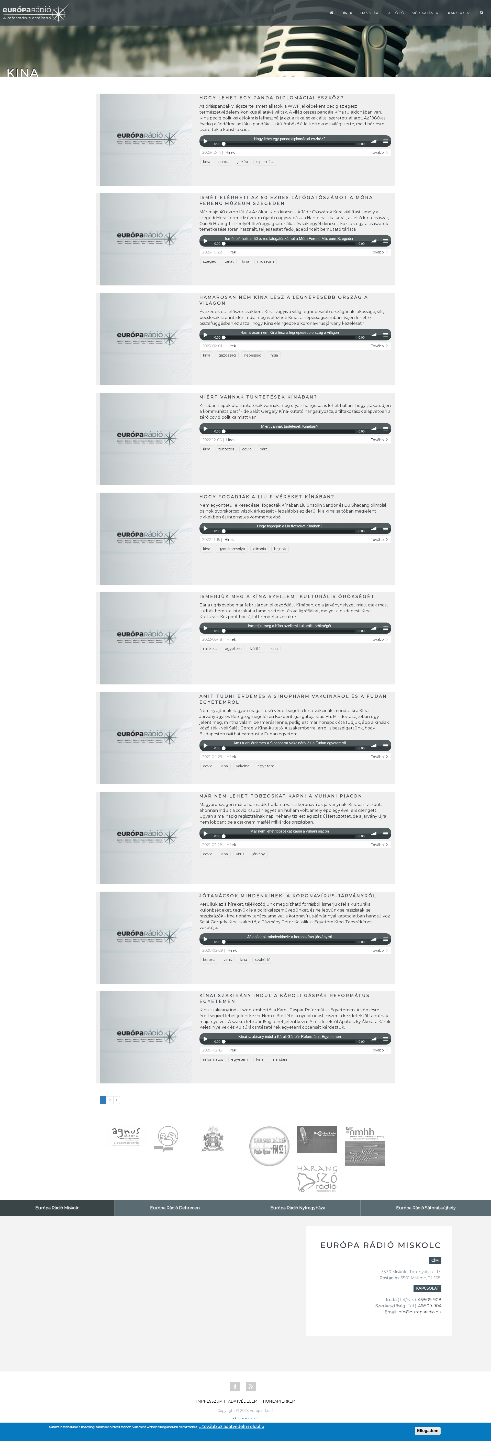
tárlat (229, 261)
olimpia (259, 549)
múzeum (265, 261)
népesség (253, 355)
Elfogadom (427, 1430)
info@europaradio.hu (419, 1312)
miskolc (210, 648)
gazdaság (227, 355)
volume (374, 141)
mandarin (280, 1059)
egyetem (233, 648)
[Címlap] (332, 13)
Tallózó (395, 13)
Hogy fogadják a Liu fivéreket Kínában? (267, 496)
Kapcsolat (459, 13)
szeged (209, 261)
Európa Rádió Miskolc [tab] (57, 1207)
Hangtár (369, 13)
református (213, 1059)
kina (206, 161)
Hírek (347, 13)
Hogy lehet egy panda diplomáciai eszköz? (271, 97)
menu (385, 141)
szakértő (263, 959)
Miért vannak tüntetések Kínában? (258, 397)
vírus (240, 854)
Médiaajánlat (426, 13)
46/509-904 (429, 1305)
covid (247, 449)
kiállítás (256, 648)
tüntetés (226, 449)
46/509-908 (429, 1299)
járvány (258, 854)
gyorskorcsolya (231, 549)
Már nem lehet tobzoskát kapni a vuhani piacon (281, 796)
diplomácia (265, 161)
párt (263, 449)
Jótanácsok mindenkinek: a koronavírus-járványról (287, 895)
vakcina (242, 766)
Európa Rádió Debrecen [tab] (175, 1207)
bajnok (280, 549)
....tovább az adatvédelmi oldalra (231, 1426)
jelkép (243, 161)
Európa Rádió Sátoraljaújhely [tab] (426, 1207)
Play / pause (205, 141)
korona (209, 959)
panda (223, 161)
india (274, 355)
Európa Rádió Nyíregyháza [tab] (297, 1207)
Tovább (378, 152)
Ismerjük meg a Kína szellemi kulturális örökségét (287, 596)
